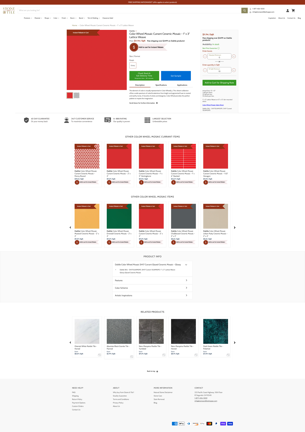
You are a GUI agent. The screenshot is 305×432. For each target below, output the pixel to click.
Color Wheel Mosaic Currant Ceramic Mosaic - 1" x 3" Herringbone (150, 173)
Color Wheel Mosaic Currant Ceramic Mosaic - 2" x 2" (119, 173)
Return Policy (77, 399)
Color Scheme (121, 288)
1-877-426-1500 (258, 9)
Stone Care (158, 396)
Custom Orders (78, 406)
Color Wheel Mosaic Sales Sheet (213, 105)
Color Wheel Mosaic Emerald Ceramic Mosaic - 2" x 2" (119, 233)
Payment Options (78, 403)
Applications (182, 85)
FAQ (73, 392)
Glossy (133, 65)
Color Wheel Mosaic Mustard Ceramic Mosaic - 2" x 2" (87, 233)
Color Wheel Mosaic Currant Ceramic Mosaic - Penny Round (86, 173)
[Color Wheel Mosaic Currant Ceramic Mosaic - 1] (97, 60)
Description (140, 85)
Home (74, 25)
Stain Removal (159, 399)
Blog (155, 403)
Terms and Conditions (121, 399)
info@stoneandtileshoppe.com (263, 12)
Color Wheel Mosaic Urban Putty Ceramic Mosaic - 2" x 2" (215, 233)
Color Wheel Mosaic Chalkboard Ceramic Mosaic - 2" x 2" (183, 233)
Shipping (75, 396)
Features (118, 280)
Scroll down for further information (142, 103)
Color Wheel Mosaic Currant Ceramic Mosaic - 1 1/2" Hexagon (215, 173)
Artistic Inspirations (123, 295)
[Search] (244, 10)
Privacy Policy (118, 403)
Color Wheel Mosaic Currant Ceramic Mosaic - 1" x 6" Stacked (183, 173)
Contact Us (76, 410)
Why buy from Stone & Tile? (123, 392)
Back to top (151, 371)
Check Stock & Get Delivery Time (144, 75)
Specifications (161, 85)
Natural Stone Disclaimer (163, 392)
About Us (116, 406)
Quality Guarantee (120, 396)
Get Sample (176, 76)
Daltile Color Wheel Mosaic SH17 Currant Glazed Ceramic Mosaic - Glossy (148, 264)
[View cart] (293, 10)
